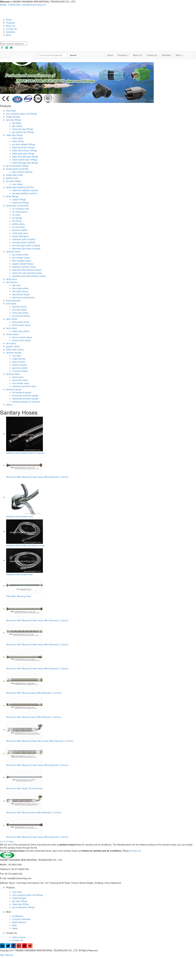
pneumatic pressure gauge (25, 395)
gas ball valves (19, 306)
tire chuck (17, 220)
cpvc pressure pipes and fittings (21, 113)
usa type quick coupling (23, 242)
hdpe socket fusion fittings (24, 159)
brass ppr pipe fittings (22, 128)
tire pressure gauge (21, 392)
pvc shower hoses (21, 257)
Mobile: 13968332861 (10, 4)
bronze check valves (22, 337)
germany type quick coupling (26, 245)
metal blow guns (20, 233)
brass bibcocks (13, 300)
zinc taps (16, 355)
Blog (14, 925)
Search (73, 55)
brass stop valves (20, 331)
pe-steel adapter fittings (23, 144)
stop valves (11, 328)
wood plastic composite (17, 168)
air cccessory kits (20, 208)
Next (11, 841)
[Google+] (19, 947)
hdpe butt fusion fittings (23, 147)
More (8, 34)
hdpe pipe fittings (14, 135)
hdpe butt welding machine (25, 190)
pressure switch (19, 230)
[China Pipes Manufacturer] (11, 11)
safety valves (18, 223)
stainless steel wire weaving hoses (28, 275)
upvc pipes (17, 184)
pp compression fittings (17, 165)
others (9, 404)
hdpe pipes (17, 138)
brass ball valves (20, 312)
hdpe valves (18, 141)
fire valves (11, 343)
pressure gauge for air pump (26, 401)
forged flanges (13, 116)
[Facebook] (13, 947)
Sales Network (19, 922)
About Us (10, 25)
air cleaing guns (20, 211)
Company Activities (21, 919)
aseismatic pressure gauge (25, 398)
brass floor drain (20, 380)
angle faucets (18, 358)
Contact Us (11, 28)
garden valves (13, 346)
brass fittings (12, 196)
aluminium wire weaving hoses (27, 272)
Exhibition (10, 31)
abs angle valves (20, 288)
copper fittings (19, 199)
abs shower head (20, 383)
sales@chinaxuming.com (34, 4)
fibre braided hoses (21, 260)
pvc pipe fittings (13, 181)
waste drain (17, 377)
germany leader (20, 367)
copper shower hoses (22, 263)
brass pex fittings (20, 202)
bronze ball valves (21, 315)
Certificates (17, 916)
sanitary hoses (13, 251)
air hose (16, 214)
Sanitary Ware (13, 373)
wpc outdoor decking (22, 171)
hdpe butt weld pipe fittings (25, 156)
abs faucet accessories (23, 297)
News (15, 928)
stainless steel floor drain (24, 386)
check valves (12, 334)
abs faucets (11, 282)
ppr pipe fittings (13, 119)
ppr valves (17, 125)
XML (2, 954)
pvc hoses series (20, 254)
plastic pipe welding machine (20, 187)
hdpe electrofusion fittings (24, 150)
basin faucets (18, 361)
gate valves (11, 318)
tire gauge (17, 217)
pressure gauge (13, 389)
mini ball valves (19, 309)
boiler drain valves (15, 349)
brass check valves (21, 340)
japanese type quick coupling (26, 248)
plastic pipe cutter (14, 174)
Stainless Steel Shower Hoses (26, 269)
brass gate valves (20, 321)
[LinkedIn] (2, 947)
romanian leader (20, 370)
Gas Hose (11, 110)
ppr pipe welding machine (24, 193)
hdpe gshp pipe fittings (23, 153)
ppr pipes (16, 122)
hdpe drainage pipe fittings (25, 162)
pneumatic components (17, 205)
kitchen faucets (19, 364)
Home (9, 19)
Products (10, 22)
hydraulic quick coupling (23, 239)
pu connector (18, 226)
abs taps (16, 285)
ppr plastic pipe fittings (23, 132)
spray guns (11, 279)
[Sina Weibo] (24, 947)
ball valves (11, 303)
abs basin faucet (20, 291)
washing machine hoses (24, 266)
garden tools (12, 177)
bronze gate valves (21, 324)
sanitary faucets (13, 352)
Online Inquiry (19, 937)
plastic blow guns (20, 236)
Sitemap (9, 954)
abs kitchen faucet (21, 294)
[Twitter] (8, 947)
